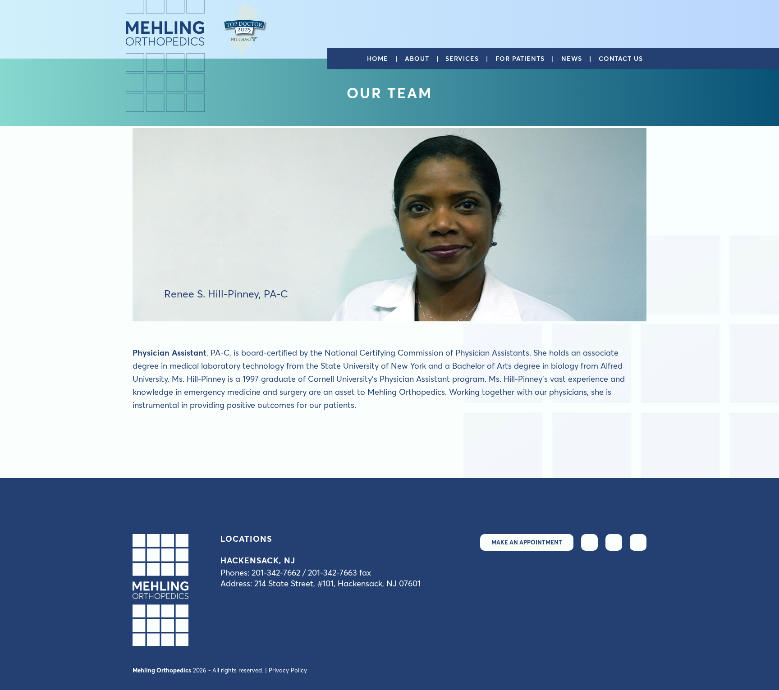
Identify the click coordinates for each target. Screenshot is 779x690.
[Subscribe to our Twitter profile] (589, 542)
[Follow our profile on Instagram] (638, 542)
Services (461, 59)
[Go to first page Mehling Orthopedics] (165, 56)
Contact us (621, 59)
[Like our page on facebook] (613, 542)
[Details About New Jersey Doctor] (245, 29)
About (417, 59)
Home (377, 59)
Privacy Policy (288, 670)
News (571, 59)
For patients (520, 59)
